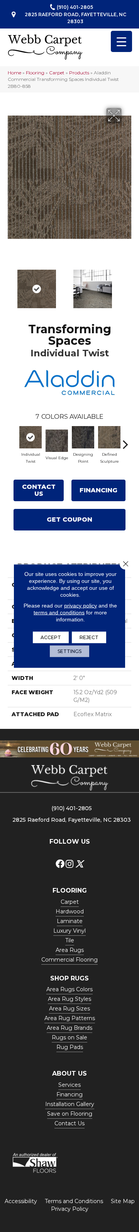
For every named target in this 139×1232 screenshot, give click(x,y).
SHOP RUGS (69, 978)
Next (127, 285)
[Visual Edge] (57, 441)
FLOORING (70, 890)
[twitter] (79, 864)
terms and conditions (59, 612)
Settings (69, 651)
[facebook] (60, 864)
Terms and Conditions (74, 1201)
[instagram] (69, 864)
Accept (51, 637)
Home (14, 73)
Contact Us (39, 490)
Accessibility (21, 1201)
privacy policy (80, 606)
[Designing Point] (83, 437)
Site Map (123, 1201)
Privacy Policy (69, 1208)
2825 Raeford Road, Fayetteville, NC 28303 (75, 18)
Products (79, 73)
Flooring (35, 73)
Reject (89, 637)
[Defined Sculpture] (109, 437)
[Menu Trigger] (121, 41)
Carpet (56, 73)
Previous (11, 285)
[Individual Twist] (30, 437)
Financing (98, 490)
